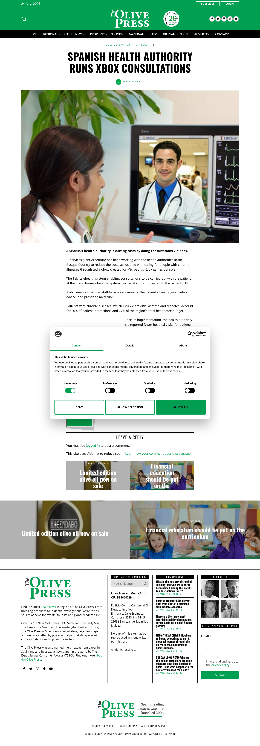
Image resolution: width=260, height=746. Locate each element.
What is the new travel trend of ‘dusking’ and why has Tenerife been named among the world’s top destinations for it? (174, 586)
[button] (145, 583)
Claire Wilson (135, 81)
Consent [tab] (77, 345)
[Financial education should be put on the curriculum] (162, 475)
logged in (93, 445)
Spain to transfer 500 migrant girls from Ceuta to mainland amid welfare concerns (173, 604)
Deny (79, 407)
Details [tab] (130, 345)
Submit (220, 675)
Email (206, 636)
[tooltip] (212, 19)
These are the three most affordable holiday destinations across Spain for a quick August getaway (174, 621)
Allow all (181, 407)
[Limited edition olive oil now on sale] (98, 475)
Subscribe (208, 3)
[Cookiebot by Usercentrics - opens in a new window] (190, 334)
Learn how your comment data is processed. (158, 453)
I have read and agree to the (222, 663)
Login (230, 3)
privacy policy (220, 665)
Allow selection (130, 407)
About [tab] (183, 345)
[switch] (110, 390)
